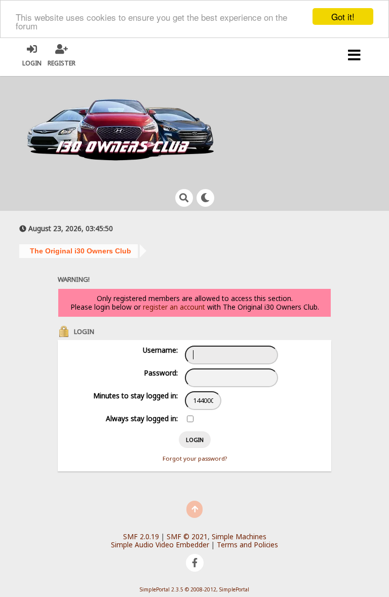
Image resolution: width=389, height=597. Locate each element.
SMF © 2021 (187, 536)
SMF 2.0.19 (141, 536)
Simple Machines (239, 536)
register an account (174, 307)
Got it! (343, 16)
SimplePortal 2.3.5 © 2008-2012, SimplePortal (194, 589)
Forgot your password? (195, 458)
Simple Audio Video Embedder (160, 544)
